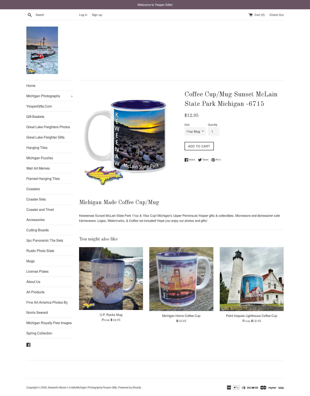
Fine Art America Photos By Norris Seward (47, 307)
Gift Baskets (35, 116)
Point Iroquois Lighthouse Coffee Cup (251, 315)
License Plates (37, 271)
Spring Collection (39, 333)
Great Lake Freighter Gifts (45, 137)
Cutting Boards (37, 230)
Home (30, 85)
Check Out (277, 15)
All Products (35, 292)
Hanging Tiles (36, 147)
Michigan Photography (49, 95)
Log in (83, 15)
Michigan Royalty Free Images (49, 322)
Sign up (97, 15)
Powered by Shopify (129, 387)
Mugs (30, 261)
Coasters (33, 188)
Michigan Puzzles (39, 157)
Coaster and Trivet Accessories (40, 214)
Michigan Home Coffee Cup (181, 315)
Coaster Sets (36, 199)
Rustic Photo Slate (40, 250)
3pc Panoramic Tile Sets (44, 240)
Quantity (212, 124)
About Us (33, 281)
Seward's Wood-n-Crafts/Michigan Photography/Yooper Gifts (82, 387)
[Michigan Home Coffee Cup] (181, 279)
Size (187, 124)
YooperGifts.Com (39, 106)
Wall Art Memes (38, 168)
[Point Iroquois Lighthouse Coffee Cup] (252, 279)
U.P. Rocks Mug (111, 314)
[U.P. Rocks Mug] (111, 278)
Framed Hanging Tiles (43, 178)
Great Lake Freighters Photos (48, 126)
